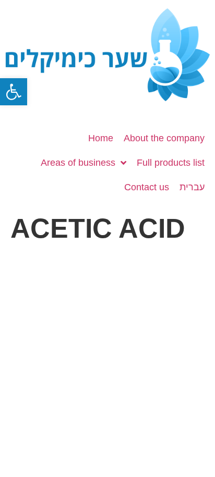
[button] (13, 91)
